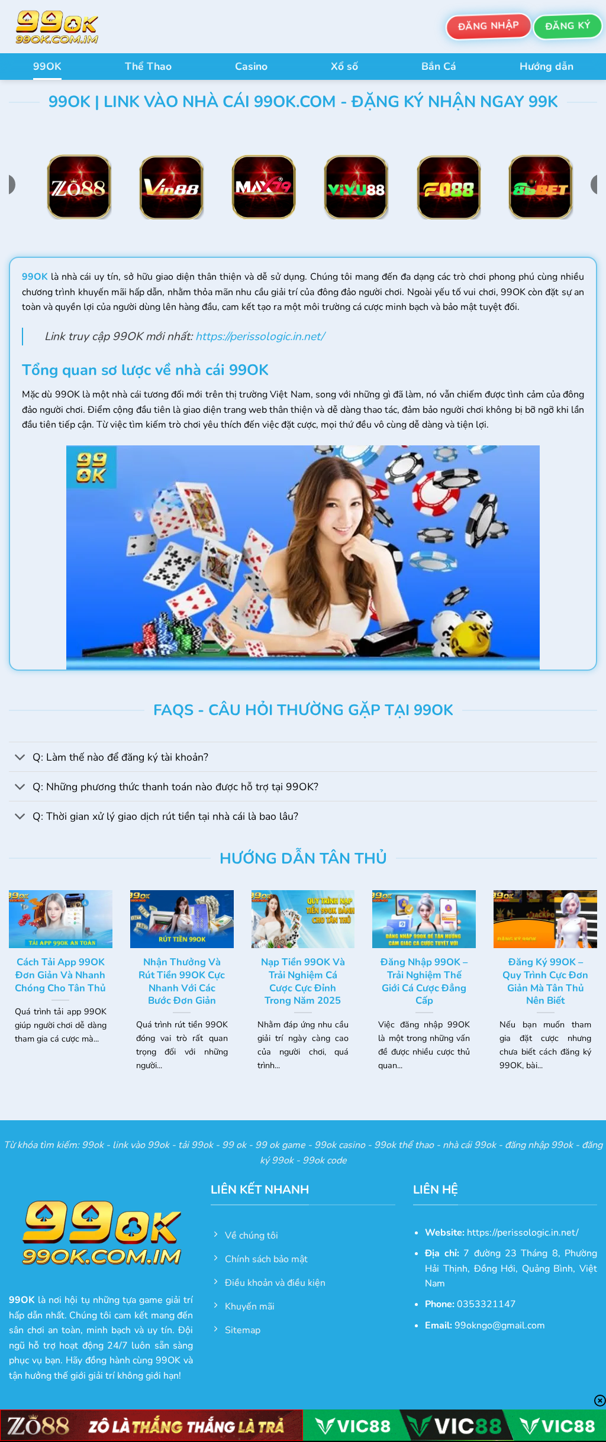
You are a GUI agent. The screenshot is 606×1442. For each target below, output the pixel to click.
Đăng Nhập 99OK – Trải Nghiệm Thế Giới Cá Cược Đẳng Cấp (424, 981)
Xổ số (344, 66)
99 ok (234, 1145)
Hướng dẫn (546, 66)
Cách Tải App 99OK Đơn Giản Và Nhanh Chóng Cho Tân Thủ (60, 975)
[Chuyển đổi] (20, 758)
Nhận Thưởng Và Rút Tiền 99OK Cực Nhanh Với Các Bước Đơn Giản (181, 981)
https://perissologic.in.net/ (259, 336)
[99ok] (68, 26)
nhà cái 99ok (469, 1145)
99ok (93, 1145)
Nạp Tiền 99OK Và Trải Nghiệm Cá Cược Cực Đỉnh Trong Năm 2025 (303, 981)
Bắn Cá (438, 66)
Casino (251, 66)
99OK (47, 66)
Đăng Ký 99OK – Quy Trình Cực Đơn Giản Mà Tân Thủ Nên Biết (545, 981)
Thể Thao (148, 66)
